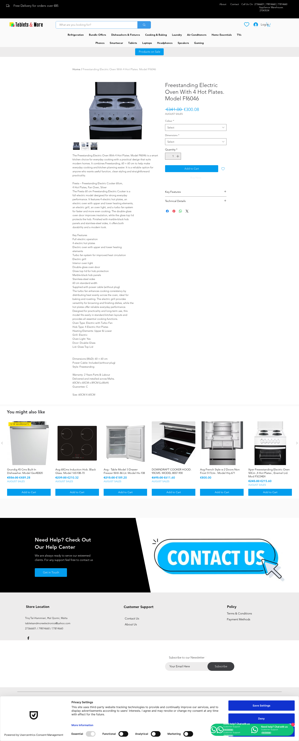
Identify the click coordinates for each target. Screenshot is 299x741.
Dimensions (172, 135)
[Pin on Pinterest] (174, 211)
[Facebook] (28, 638)
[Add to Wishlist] (223, 168)
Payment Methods (239, 619)
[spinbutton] (173, 156)
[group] (149, 458)
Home (76, 69)
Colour (169, 120)
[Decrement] (168, 156)
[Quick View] (77, 443)
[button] (268, 24)
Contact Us (132, 618)
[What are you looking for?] (144, 24)
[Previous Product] (2, 443)
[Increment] (178, 156)
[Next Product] (297, 443)
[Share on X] (187, 211)
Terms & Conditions (239, 613)
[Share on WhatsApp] (180, 211)
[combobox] (195, 127)
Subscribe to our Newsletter (187, 657)
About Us (131, 624)
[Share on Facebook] (167, 211)
